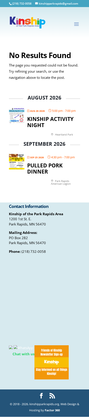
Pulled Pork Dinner (45, 168)
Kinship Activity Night (50, 122)
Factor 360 (52, 410)
